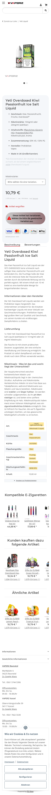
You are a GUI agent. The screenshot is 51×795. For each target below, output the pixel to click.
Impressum (9, 762)
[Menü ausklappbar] (3, 1)
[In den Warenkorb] (6, 29)
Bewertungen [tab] (32, 244)
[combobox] (25, 182)
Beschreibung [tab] (12, 244)
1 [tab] (24, 83)
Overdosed (33, 462)
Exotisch (32, 458)
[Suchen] (46, 10)
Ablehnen (25, 785)
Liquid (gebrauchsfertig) (36, 424)
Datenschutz (22, 762)
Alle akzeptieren (25, 769)
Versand (35, 198)
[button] (40, 5)
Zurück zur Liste (10, 21)
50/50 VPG (33, 468)
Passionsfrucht (35, 438)
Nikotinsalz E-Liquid (37, 428)
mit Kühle (33, 443)
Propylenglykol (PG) (24, 132)
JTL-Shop (30, 791)
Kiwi (31, 434)
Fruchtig (32, 455)
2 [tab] (27, 83)
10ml (31, 449)
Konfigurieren (25, 777)
